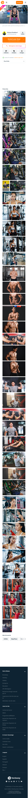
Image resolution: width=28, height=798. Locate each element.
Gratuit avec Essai (14, 39)
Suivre (22, 34)
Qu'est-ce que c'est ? (18, 57)
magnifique (14, 660)
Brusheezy (5, 695)
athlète (6, 660)
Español (4, 780)
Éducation (5, 707)
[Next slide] (21, 660)
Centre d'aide (5, 759)
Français (4, 788)
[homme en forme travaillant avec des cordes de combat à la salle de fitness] (5, 196)
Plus (3, 791)
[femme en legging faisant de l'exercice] (7, 646)
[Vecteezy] (2, 2)
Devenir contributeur (7, 768)
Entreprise (5, 704)
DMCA (4, 734)
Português (5, 783)
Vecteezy (4, 698)
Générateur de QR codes (8, 722)
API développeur (6, 709)
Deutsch (4, 785)
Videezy (4, 701)
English (4, 777)
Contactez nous (6, 762)
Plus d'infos (6, 60)
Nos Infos (4, 765)
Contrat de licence (7, 731)
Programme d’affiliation (8, 736)
